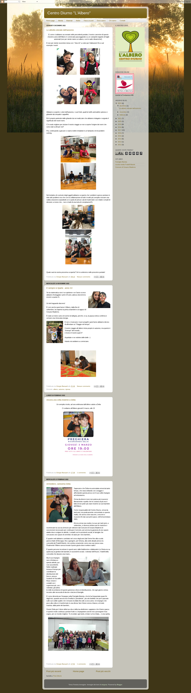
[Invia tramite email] (95, 277)
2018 (120, 127)
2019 (120, 124)
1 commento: (82, 473)
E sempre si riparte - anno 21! (59, 288)
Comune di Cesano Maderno (125, 167)
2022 (120, 103)
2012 (120, 145)
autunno (61, 389)
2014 (120, 139)
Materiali (69, 21)
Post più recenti (53, 671)
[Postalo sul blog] (97, 277)
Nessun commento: (84, 277)
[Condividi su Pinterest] (103, 277)
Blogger (119, 684)
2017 (120, 130)
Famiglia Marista (121, 162)
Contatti (122, 21)
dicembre (123, 106)
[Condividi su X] (99, 277)
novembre (123, 112)
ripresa (67, 389)
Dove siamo (101, 21)
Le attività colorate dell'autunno (60, 30)
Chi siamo (112, 21)
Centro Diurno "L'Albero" (69, 13)
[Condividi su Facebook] (101, 277)
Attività (60, 21)
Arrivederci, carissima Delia (58, 484)
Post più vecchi (103, 671)
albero (55, 389)
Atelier (78, 21)
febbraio (123, 115)
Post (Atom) (57, 676)
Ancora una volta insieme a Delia (60, 400)
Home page (50, 21)
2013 (120, 142)
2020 (120, 121)
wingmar (104, 684)
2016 (120, 133)
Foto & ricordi (88, 21)
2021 (120, 118)
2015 (120, 136)
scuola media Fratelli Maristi (125, 164)
